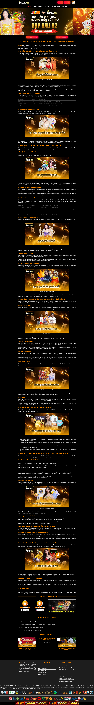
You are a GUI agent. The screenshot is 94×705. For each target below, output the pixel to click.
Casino (40, 6)
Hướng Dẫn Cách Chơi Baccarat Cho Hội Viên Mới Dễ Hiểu (27, 649)
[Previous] (3, 21)
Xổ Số (58, 6)
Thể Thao (53, 6)
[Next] (91, 21)
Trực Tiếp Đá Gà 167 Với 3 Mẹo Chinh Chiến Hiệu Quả (66, 649)
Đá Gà (44, 6)
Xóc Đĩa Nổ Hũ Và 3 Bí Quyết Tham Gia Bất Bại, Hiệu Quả (47, 639)
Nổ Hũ (48, 6)
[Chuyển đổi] (19, 622)
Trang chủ (29, 6)
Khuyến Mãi (64, 6)
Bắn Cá (35, 6)
